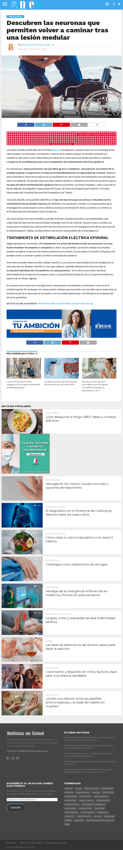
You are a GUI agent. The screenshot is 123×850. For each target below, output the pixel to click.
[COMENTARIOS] (97, 123)
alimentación (72, 804)
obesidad (109, 816)
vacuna (98, 816)
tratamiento (87, 812)
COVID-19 (69, 793)
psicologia (70, 800)
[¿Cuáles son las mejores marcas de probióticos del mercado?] (61, 377)
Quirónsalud (103, 800)
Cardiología (85, 808)
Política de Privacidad (31, 843)
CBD (67, 824)
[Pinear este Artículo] (61, 123)
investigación (46, 303)
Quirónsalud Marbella (93, 804)
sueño (68, 820)
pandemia (99, 808)
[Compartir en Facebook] (25, 123)
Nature (56, 149)
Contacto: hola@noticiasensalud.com (27, 751)
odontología (84, 816)
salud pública (86, 800)
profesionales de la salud (100, 820)
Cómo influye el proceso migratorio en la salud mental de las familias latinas (23, 384)
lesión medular (65, 303)
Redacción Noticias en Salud (36, 44)
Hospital (69, 816)
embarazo (103, 812)
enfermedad (71, 812)
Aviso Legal (11, 843)
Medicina (78, 820)
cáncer (96, 793)
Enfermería (71, 797)
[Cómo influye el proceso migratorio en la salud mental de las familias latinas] (24, 377)
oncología (70, 808)
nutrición (108, 793)
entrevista (107, 789)
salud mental (101, 797)
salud (89, 303)
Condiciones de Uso (56, 843)
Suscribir (16, 807)
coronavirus (82, 793)
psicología (85, 797)
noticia (80, 303)
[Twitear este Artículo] (43, 123)
